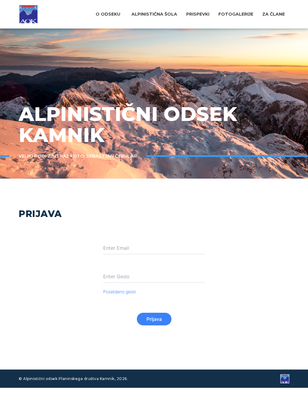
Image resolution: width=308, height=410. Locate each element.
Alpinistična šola (154, 14)
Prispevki (197, 14)
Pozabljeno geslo (119, 291)
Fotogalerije (235, 14)
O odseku (108, 14)
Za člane (273, 14)
